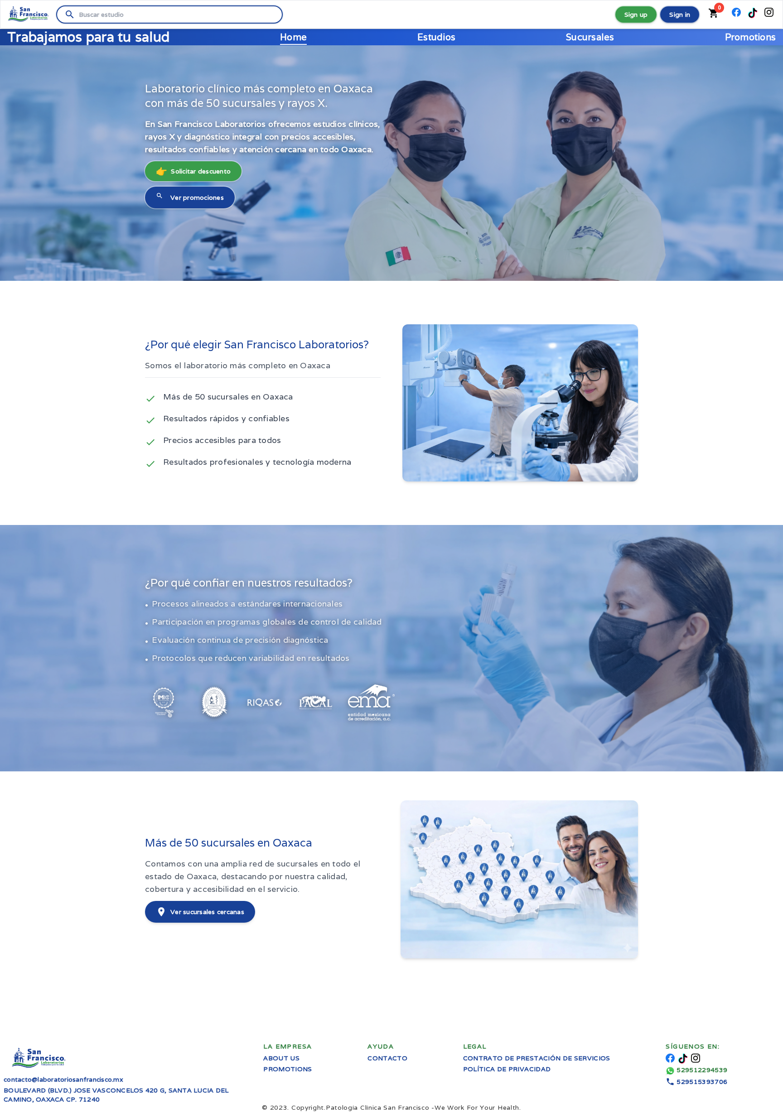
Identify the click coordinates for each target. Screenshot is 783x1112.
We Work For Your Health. (423, 1107)
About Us (281, 1058)
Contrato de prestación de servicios (536, 1058)
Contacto (387, 1058)
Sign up (636, 14)
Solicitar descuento (193, 171)
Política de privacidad (507, 1069)
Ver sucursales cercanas (200, 911)
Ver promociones (190, 197)
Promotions (287, 1069)
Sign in (679, 14)
